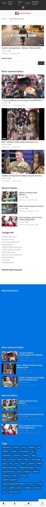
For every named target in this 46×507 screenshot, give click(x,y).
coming (13, 451)
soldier (14, 476)
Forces (5, 459)
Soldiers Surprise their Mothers (28, 193)
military (39, 463)
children (5, 451)
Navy (38, 467)
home (26, 459)
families (25, 455)
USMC (19, 488)
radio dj (27, 472)
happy (19, 459)
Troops (39, 484)
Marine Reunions (8, 252)
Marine (23, 463)
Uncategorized (7, 262)
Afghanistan (7, 447)
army (24, 447)
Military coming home (10, 467)
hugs (4, 463)
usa (4, 488)
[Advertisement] (23, 317)
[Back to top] (6, 494)
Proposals (6, 260)
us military (27, 488)
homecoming (35, 459)
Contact (27, 3)
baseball (31, 447)
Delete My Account (35, 3)
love (16, 463)
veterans (37, 488)
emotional (17, 455)
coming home (23, 451)
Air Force (16, 447)
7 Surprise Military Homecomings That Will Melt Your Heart (31, 355)
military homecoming (26, 467)
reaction (36, 472)
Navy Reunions (8, 257)
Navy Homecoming (9, 472)
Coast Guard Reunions (11, 242)
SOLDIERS (23, 476)
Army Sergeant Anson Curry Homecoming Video (30, 218)
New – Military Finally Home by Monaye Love (20, 142)
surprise (31, 484)
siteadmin (5, 103)
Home (4, 3)
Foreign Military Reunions (12, 247)
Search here (7, 58)
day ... (33, 451)
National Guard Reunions (12, 255)
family (34, 455)
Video (4, 492)
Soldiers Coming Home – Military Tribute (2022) (21, 48)
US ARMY (11, 488)
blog (39, 447)
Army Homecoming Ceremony (31, 206)
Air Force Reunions (9, 237)
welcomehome (14, 492)
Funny (12, 459)
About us (20, 3)
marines (31, 463)
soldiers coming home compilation (14, 484)
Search (41, 63)
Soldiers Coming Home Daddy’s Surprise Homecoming (24, 176)
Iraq (10, 463)
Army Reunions (8, 239)
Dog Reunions (7, 244)
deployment (7, 455)
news (20, 472)
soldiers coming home (10, 480)
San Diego (6, 476)
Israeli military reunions (11, 249)
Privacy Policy (10, 3)
